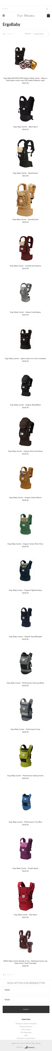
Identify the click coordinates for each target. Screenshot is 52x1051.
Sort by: (28, 34)
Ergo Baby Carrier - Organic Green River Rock (25, 544)
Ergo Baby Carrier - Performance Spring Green (25, 776)
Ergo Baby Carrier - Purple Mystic (25, 868)
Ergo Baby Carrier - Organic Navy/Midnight (25, 637)
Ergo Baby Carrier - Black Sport (25, 127)
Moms (26, 15)
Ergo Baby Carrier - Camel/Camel (25, 219)
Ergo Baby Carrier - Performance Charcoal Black (25, 683)
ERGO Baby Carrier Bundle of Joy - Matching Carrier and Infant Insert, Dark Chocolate (25, 962)
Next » (13, 34)
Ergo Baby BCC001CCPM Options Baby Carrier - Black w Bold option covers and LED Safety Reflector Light (25, 79)
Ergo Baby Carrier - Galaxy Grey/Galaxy (25, 312)
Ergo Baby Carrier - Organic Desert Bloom (25, 497)
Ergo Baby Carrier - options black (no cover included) (25, 358)
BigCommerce (30, 1047)
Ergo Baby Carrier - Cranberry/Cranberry (25, 266)
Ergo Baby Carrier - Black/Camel (25, 173)
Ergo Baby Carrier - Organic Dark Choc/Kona (25, 451)
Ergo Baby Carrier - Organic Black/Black (25, 405)
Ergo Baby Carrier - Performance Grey (25, 729)
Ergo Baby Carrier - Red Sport (25, 915)
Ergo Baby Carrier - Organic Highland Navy (25, 590)
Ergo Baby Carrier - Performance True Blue (25, 822)
